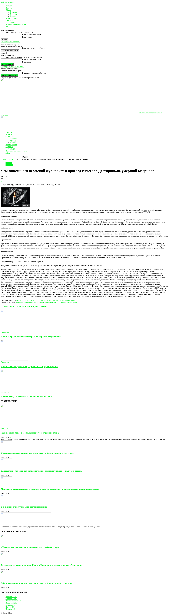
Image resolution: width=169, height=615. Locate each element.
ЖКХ (8, 26)
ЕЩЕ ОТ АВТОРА (39, 307)
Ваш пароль (27, 37)
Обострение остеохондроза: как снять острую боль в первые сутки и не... (37, 453)
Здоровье (9, 20)
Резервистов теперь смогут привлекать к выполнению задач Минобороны (45, 300)
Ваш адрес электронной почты (34, 48)
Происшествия (11, 18)
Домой (3, 159)
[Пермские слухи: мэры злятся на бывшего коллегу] (14, 390)
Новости (9, 8)
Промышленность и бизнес (16, 24)
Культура (13, 14)
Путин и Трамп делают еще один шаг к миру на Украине (29, 366)
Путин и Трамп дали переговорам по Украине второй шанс (30, 336)
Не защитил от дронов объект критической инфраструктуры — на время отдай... (41, 471)
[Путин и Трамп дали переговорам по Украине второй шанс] (14, 330)
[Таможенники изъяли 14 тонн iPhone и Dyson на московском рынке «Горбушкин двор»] (6, 561)
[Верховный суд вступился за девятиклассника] (6, 502)
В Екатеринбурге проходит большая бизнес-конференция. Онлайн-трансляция (46, 302)
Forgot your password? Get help (12, 67)
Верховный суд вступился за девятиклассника (24, 507)
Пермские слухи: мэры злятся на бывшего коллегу (26, 396)
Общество (9, 10)
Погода (13, 16)
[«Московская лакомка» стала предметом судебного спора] (18, 426)
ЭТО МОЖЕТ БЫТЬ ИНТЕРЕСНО (16, 307)
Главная (9, 6)
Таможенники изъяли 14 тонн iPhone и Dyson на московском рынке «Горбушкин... (42, 565)
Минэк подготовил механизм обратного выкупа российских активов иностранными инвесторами (50, 489)
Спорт (12, 22)
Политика (10, 159)
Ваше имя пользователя (31, 35)
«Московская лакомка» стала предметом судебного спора (30, 433)
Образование (15, 12)
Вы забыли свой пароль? (10, 42)
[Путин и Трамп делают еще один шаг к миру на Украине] (14, 360)
